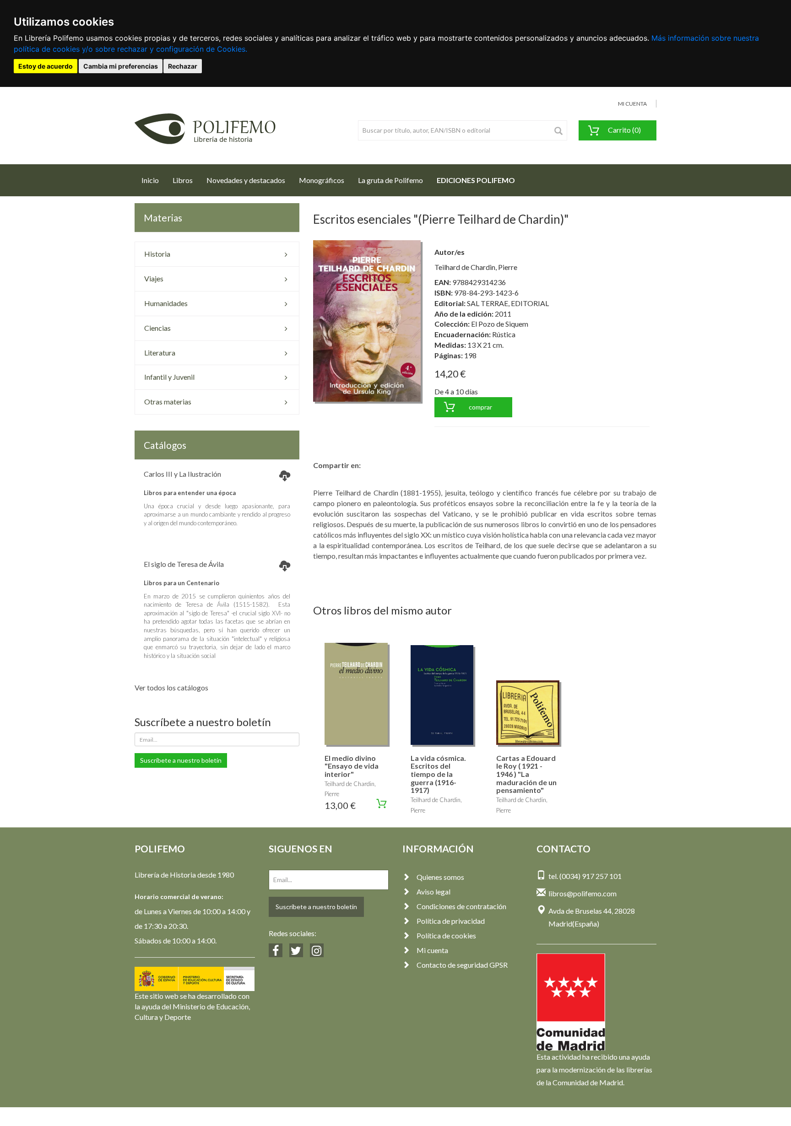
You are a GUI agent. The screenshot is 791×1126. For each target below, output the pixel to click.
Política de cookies (446, 935)
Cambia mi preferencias (120, 66)
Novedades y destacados (245, 180)
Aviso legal (433, 891)
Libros (183, 180)
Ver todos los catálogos (171, 687)
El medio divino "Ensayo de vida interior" (352, 766)
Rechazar (182, 66)
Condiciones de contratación (461, 906)
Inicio (153, 179)
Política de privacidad (451, 920)
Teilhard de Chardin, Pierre (475, 267)
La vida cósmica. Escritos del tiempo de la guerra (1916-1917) (438, 774)
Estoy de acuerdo (45, 66)
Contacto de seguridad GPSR (462, 964)
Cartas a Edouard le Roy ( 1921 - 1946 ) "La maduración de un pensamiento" (526, 774)
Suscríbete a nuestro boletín (181, 760)
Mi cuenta (432, 950)
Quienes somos (440, 877)
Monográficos (321, 180)
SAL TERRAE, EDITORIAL (508, 303)
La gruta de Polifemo (390, 180)
